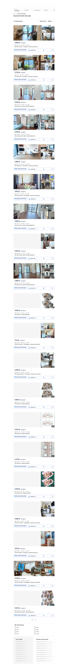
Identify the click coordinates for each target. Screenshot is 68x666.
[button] (50, 21)
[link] (22, 13)
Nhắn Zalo (33, 50)
